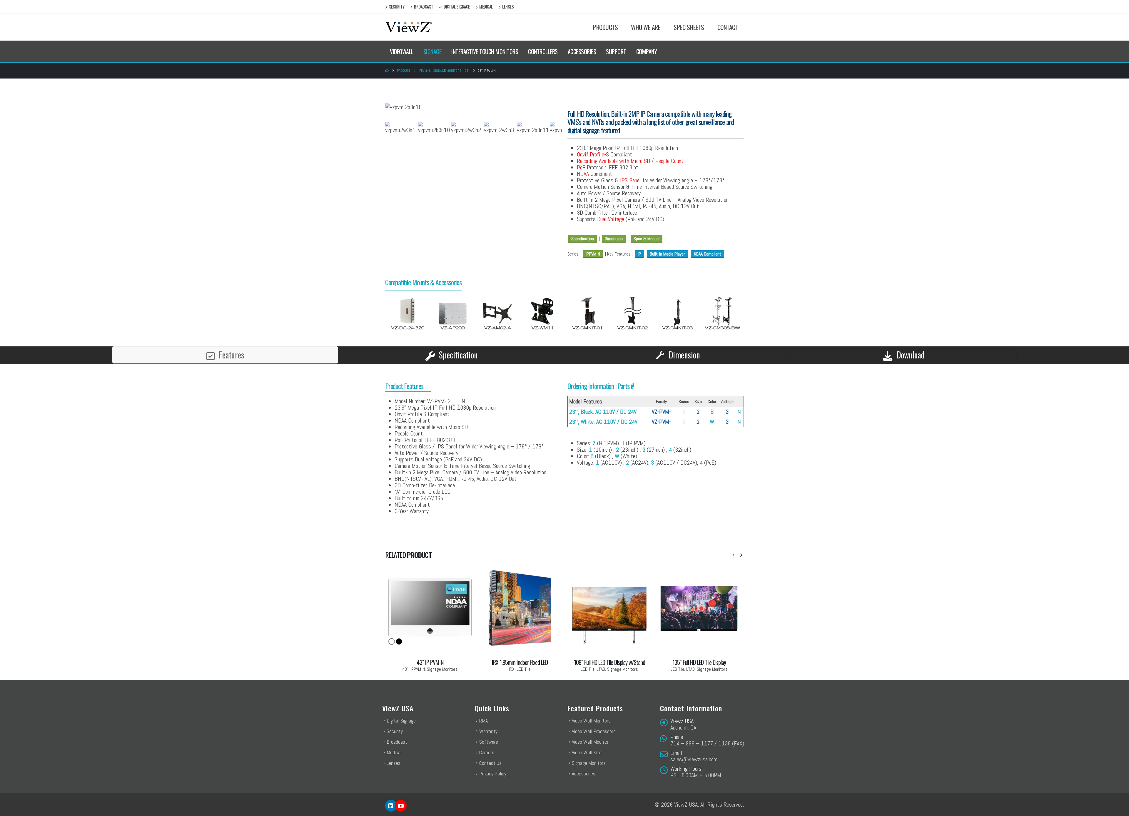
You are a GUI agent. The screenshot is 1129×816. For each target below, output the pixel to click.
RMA (483, 720)
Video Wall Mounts (590, 741)
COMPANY (646, 51)
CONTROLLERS (543, 51)
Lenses (508, 7)
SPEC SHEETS (689, 27)
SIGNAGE (432, 51)
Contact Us (490, 763)
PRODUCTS (605, 27)
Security (397, 7)
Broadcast (423, 7)
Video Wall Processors (594, 731)
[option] (408, 314)
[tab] (225, 354)
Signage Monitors (589, 763)
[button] (733, 555)
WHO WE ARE (645, 27)
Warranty (488, 731)
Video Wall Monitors (591, 720)
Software (488, 741)
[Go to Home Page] (387, 70)
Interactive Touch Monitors (484, 51)
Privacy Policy (492, 773)
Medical (486, 7)
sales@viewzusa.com (693, 759)
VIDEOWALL (401, 51)
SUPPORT (616, 51)
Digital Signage (457, 7)
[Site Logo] (408, 27)
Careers (486, 752)
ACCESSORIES (582, 51)
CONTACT (727, 27)
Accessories (583, 773)
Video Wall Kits (587, 752)
